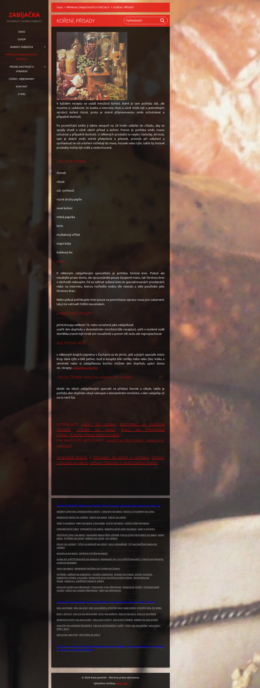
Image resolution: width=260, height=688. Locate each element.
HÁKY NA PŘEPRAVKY (110, 590)
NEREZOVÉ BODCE (72, 457)
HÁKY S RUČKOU (146, 529)
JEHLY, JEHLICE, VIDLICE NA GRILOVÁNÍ (77, 614)
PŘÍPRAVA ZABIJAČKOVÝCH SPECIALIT (21, 57)
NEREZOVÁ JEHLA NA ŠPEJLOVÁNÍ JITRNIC (110, 577)
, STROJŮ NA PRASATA (151, 559)
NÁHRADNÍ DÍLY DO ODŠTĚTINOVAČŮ (120, 559)
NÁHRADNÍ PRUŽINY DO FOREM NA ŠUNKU (97, 568)
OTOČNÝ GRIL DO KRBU (149, 608)
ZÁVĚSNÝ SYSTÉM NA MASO (93, 553)
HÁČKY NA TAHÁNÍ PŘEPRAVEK (81, 590)
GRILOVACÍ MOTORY (67, 634)
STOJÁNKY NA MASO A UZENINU (121, 457)
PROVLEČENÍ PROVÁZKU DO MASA (138, 535)
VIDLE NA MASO (65, 568)
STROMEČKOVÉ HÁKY (68, 529)
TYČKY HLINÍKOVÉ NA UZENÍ (92, 544)
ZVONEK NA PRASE (95, 429)
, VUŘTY (120, 625)
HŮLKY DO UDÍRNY (66, 544)
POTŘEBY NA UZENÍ (74, 538)
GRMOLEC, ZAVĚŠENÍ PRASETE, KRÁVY (84, 581)
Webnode (122, 683)
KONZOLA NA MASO (67, 553)
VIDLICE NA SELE (127, 614)
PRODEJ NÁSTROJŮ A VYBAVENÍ (22, 69)
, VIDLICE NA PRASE (146, 614)
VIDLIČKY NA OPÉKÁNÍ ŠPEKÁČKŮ (74, 625)
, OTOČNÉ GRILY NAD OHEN (121, 608)
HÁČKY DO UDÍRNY (99, 424)
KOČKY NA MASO (115, 523)
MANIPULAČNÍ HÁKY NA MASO (121, 529)
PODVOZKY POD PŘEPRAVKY (107, 587)
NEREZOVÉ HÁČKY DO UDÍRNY (72, 517)
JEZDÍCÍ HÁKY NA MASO (137, 523)
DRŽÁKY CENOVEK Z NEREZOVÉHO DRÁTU (123, 463)
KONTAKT (21, 86)
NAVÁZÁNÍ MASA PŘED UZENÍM (102, 535)
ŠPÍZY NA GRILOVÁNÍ (136, 625)
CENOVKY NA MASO (112, 511)
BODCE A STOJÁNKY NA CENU (138, 511)
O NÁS (21, 94)
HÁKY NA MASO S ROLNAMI (90, 523)
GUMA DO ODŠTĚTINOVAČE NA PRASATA (78, 559)
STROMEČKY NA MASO (91, 529)
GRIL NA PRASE (65, 608)
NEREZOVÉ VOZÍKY (132, 587)
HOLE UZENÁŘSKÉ (117, 544)
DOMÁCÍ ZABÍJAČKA (21, 47)
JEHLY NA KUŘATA (108, 614)
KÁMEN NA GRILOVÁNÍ (146, 619)
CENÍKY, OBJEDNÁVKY (21, 79)
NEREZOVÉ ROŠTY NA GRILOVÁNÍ (74, 619)
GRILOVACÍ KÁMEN (123, 619)
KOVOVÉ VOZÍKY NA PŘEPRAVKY (74, 587)
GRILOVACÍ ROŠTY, (102, 619)
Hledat (162, 20)
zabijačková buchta (85, 368)
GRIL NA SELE (81, 608)
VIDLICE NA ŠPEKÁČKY (104, 625)
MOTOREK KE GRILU (89, 634)
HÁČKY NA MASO (98, 517)
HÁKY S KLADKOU (66, 523)
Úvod (21, 31)
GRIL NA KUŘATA (97, 608)
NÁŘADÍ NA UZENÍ (94, 538)
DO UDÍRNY (111, 538)
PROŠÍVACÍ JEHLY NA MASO (71, 535)
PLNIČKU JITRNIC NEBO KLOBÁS (94, 435)
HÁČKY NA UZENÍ (117, 517)
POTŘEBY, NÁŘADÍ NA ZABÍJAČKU (74, 574)
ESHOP (22, 39)
